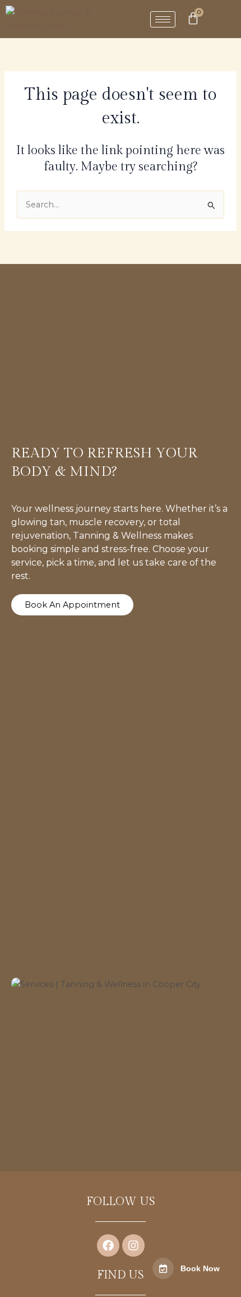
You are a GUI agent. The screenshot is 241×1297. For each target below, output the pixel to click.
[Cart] (193, 18)
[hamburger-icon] (162, 19)
